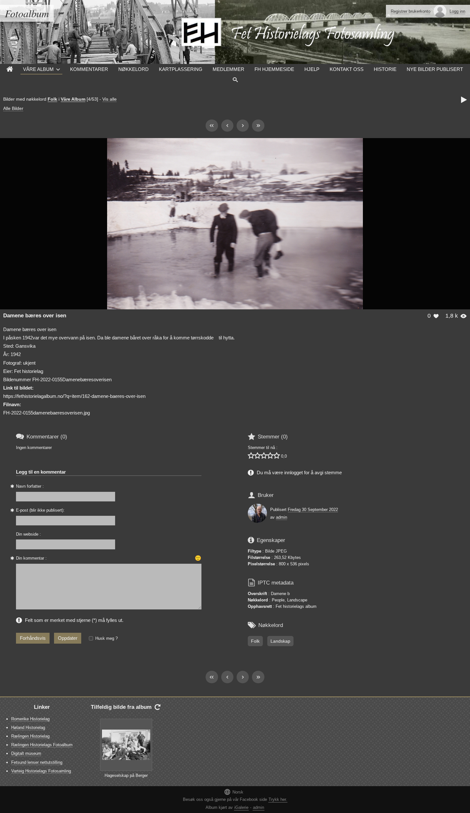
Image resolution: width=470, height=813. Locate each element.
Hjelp (311, 69)
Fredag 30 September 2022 (313, 509)
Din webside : (28, 534)
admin (281, 517)
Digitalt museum (26, 753)
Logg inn (457, 11)
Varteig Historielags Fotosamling (41, 771)
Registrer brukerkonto (410, 11)
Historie (385, 69)
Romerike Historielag (30, 718)
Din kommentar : (31, 558)
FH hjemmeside (274, 69)
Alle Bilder (13, 108)
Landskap (280, 641)
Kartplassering (180, 69)
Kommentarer (89, 69)
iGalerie (241, 807)
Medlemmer (228, 69)
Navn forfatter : (30, 486)
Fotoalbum (27, 13)
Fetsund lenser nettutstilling (36, 762)
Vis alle (109, 99)
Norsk (233, 791)
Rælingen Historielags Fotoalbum (42, 744)
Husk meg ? (106, 638)
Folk (52, 99)
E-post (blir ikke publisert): (40, 510)
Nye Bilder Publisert (435, 69)
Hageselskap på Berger (126, 775)
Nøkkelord (133, 69)
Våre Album (38, 69)
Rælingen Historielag (30, 736)
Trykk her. (278, 799)
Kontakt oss (347, 69)
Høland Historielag (28, 727)
